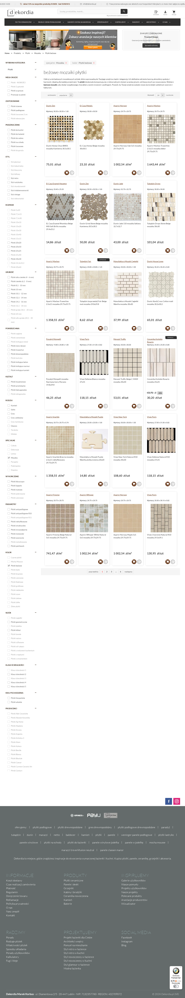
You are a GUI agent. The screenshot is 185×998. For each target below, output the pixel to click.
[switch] (176, 986)
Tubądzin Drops (153, 183)
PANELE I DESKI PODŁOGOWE (49, 22)
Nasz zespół (12, 911)
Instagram (126, 941)
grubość (10, 272)
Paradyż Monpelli (53, 339)
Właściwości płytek (16, 945)
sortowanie (52, 95)
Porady (10, 937)
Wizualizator (128, 903)
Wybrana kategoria (15, 63)
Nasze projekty (129, 892)
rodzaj (9, 400)
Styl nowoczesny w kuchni (78, 960)
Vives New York (120, 417)
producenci (11, 708)
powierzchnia (12, 328)
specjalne (10, 440)
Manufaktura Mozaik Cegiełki (125, 261)
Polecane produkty (131, 896)
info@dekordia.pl (72, 4)
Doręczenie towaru (16, 896)
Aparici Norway (120, 106)
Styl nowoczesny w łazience (79, 957)
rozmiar (10, 205)
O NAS (165, 22)
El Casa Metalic (86, 106)
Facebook (126, 937)
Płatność (11, 888)
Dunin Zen (50, 106)
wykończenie (12, 476)
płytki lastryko (166, 834)
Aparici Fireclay (53, 495)
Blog (123, 945)
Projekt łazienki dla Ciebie (78, 937)
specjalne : (55, 62)
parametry (11, 504)
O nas (9, 907)
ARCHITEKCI (151, 22)
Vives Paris (84, 339)
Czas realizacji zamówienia (20, 884)
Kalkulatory (12, 957)
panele (111, 834)
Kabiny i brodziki (73, 892)
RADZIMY (136, 22)
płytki (98, 834)
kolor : (82, 62)
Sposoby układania (16, 949)
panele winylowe (29, 842)
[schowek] (72, 172)
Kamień (68, 899)
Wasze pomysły (129, 884)
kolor (9, 552)
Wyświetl (150, 95)
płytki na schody (52, 842)
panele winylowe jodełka (105, 842)
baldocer (70, 834)
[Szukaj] (124, 11)
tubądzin (16, 834)
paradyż (165, 827)
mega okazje (12, 77)
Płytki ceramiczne (23, 22)
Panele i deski (71, 884)
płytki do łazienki (77, 842)
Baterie (68, 903)
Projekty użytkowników (134, 888)
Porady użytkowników (18, 953)
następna (128, 571)
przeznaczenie (13, 125)
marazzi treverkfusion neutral (77, 850)
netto (57, 834)
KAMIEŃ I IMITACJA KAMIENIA (79, 22)
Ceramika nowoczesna (76, 896)
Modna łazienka (72, 968)
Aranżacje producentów (134, 899)
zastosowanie (12, 101)
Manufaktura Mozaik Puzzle (91, 417)
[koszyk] (66, 172)
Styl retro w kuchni (74, 953)
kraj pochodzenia (14, 693)
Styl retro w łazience (75, 949)
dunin (30, 834)
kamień (85, 834)
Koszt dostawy (14, 880)
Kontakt (10, 915)
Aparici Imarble (52, 417)
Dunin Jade (118, 183)
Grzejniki (69, 888)
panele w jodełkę (134, 842)
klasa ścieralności (15, 665)
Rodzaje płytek (14, 941)
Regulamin (12, 892)
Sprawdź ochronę (151, 45)
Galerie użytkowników (133, 880)
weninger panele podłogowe (136, 834)
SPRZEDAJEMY (102, 22)
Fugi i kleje (12, 960)
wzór (8, 613)
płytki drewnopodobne (70, 827)
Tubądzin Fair (85, 261)
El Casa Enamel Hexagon (56, 183)
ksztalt (9, 377)
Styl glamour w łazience (77, 964)
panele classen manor (112, 850)
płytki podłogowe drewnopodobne (136, 827)
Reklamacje (12, 899)
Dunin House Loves (155, 261)
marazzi (43, 834)
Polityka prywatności (17, 903)
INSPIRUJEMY (120, 22)
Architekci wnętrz (73, 941)
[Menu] (180, 967)
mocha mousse (157, 842)
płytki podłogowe (42, 827)
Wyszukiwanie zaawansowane (117, 16)
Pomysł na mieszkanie (75, 945)
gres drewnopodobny (100, 827)
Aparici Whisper (87, 495)
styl (8, 157)
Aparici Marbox (153, 106)
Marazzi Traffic (119, 339)
